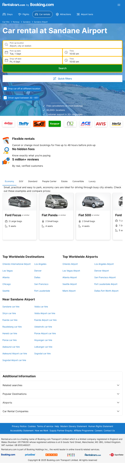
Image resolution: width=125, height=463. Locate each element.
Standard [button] (32, 181)
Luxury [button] (92, 181)
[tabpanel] (62, 215)
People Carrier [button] (49, 181)
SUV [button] (21, 181)
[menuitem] (7, 14)
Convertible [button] (78, 181)
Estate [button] (64, 181)
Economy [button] (9, 181)
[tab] (9, 181)
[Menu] (119, 5)
